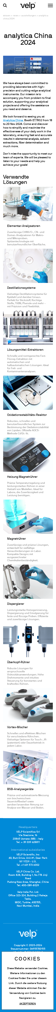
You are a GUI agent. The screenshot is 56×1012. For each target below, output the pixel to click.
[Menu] (50, 5)
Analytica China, (13, 120)
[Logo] (28, 5)
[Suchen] (5, 5)
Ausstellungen (28, 16)
